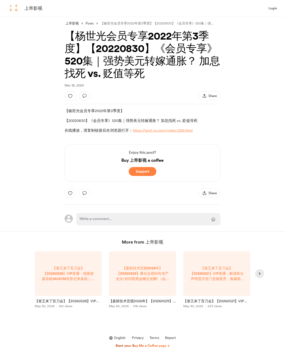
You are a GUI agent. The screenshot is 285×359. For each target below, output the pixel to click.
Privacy (138, 338)
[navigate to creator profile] (13, 8)
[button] (117, 338)
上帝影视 (33, 8)
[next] (259, 273)
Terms (154, 338)
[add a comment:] (84, 95)
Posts (90, 23)
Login (273, 8)
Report (170, 338)
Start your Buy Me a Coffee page (141, 346)
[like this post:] (70, 95)
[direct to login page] (148, 219)
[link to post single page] (68, 280)
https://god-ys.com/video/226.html (163, 130)
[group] (68, 280)
